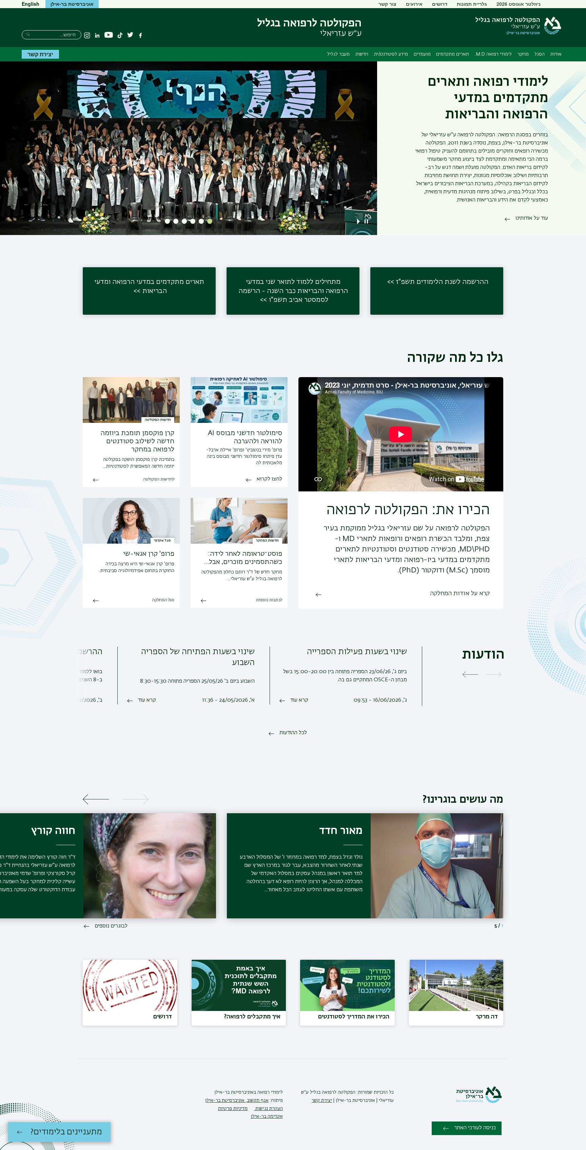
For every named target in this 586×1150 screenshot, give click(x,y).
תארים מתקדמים (452, 54)
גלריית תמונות (472, 3)
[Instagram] (87, 35)
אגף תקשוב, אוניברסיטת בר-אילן (237, 1100)
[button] (209, 221)
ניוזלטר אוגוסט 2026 (518, 3)
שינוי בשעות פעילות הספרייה (357, 652)
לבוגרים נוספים (111, 926)
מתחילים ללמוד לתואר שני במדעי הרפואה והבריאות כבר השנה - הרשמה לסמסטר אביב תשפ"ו (293, 290)
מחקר (523, 54)
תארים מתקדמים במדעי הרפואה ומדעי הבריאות (149, 286)
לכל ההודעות (293, 733)
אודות (556, 54)
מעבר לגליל (338, 54)
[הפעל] (360, 221)
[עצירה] (366, 221)
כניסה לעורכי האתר (475, 1128)
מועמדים (422, 54)
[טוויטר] (130, 35)
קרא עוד (299, 700)
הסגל (539, 54)
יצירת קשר (40, 54)
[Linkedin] (97, 35)
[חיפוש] (28, 34)
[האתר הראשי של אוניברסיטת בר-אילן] (479, 1101)
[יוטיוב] (108, 35)
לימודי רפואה (269, 1092)
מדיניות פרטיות (233, 1108)
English (30, 3)
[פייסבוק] (140, 35)
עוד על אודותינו (531, 218)
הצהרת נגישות (268, 1108)
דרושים (439, 3)
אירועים (414, 3)
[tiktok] (120, 35)
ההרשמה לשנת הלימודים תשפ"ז (442, 281)
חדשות (361, 54)
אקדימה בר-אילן (267, 1116)
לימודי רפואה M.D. (493, 54)
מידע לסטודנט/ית (391, 54)
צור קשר (387, 3)
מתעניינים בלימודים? (66, 1132)
